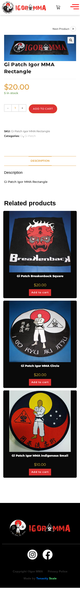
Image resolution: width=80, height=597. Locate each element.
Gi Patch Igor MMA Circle (40, 366)
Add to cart (43, 108)
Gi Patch (30, 136)
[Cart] (58, 7)
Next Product (61, 28)
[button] (70, 40)
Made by (40, 578)
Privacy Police (57, 571)
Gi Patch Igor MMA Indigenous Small (40, 455)
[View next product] (73, 29)
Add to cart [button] (40, 292)
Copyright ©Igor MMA (28, 571)
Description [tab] (40, 160)
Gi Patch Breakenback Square (40, 276)
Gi (21, 136)
